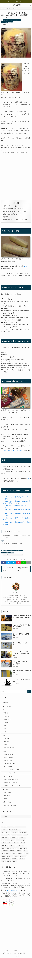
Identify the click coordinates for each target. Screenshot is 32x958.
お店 (5, 731)
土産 (25, 850)
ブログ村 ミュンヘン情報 (9, 805)
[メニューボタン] (2, 5)
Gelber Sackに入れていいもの (14, 208)
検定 (3, 856)
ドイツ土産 (5, 837)
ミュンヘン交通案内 (8, 754)
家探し (8, 853)
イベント (12, 827)
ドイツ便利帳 (16, 5)
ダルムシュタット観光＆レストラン (12, 785)
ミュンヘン (6, 751)
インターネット (7, 719)
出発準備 (18, 850)
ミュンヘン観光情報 (8, 766)
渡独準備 (5, 702)
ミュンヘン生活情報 (8, 757)
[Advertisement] (16, 178)
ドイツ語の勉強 (7, 792)
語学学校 (6, 798)
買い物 (22, 858)
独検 (16, 856)
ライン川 (15, 848)
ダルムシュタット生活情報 (7, 22)
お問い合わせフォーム (8, 953)
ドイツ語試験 (7, 795)
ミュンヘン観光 (6, 848)
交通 (12, 850)
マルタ (11, 845)
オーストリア (5, 832)
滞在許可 (10, 856)
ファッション (20, 840)
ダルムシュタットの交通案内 (11, 779)
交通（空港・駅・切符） (10, 747)
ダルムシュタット (17, 20)
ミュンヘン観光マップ (9, 773)
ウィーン (4, 829)
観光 (4, 735)
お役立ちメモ (7, 716)
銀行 (5, 728)
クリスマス (14, 832)
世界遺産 (5, 850)
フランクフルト (6, 842)
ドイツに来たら (7, 706)
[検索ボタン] (30, 5)
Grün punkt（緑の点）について (14, 214)
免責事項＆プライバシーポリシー (21, 950)
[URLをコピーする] (28, 562)
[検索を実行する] (29, 691)
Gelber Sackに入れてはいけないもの (16, 211)
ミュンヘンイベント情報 (10, 763)
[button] (3, 562)
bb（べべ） (16, 592)
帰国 (4, 709)
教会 (26, 853)
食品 (14, 861)
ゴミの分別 (10, 20)
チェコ (25, 835)
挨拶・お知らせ (7, 802)
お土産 (5, 744)
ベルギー (4, 845)
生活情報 (5, 20)
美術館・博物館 (6, 858)
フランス (15, 842)
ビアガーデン (5, 840)
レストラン (23, 848)
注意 (6, 216)
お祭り (4, 827)
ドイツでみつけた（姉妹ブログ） (21, 953)
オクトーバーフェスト (15, 829)
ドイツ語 (5, 789)
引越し (20, 853)
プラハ (22, 842)
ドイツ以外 (6, 738)
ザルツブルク (5, 835)
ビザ (13, 840)
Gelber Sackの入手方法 (12, 206)
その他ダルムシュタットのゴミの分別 (16, 219)
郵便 (5, 725)
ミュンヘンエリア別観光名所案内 (12, 770)
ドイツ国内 (6, 741)
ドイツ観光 (13, 837)
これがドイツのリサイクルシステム (13, 450)
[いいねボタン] (2, 540)
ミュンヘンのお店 (8, 760)
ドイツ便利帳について (13, 890)
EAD (25, 266)
